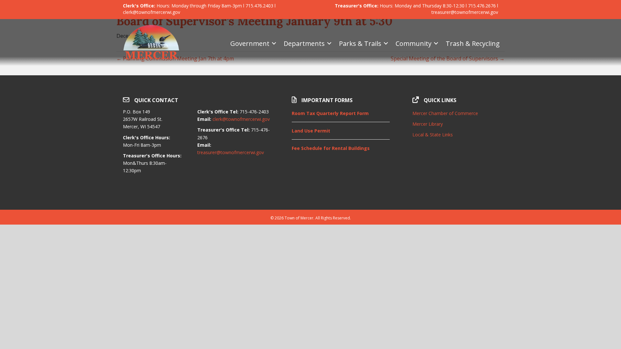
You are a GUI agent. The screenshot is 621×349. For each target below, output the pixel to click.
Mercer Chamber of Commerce (445, 113)
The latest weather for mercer (455, 193)
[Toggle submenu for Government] (274, 43)
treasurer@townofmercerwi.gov (230, 152)
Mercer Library (427, 124)
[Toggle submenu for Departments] (329, 43)
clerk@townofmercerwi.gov (241, 119)
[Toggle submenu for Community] (436, 43)
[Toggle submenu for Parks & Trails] (386, 43)
